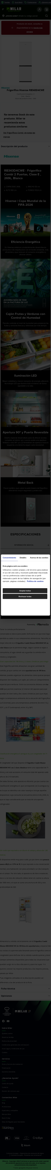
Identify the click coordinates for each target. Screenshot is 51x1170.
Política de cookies (35, 581)
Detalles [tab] (23, 558)
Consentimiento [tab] (9, 558)
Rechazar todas (25, 596)
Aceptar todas (25, 591)
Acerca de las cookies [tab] (39, 558)
